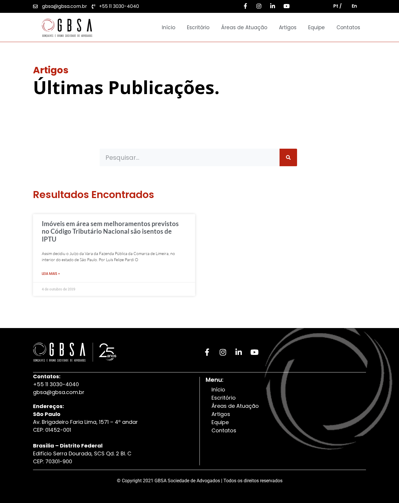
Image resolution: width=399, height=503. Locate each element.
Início (168, 27)
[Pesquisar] (288, 157)
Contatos (348, 27)
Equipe (316, 27)
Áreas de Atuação (244, 27)
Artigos (287, 27)
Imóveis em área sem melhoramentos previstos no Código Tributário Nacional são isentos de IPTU (110, 231)
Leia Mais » (51, 273)
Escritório (198, 27)
